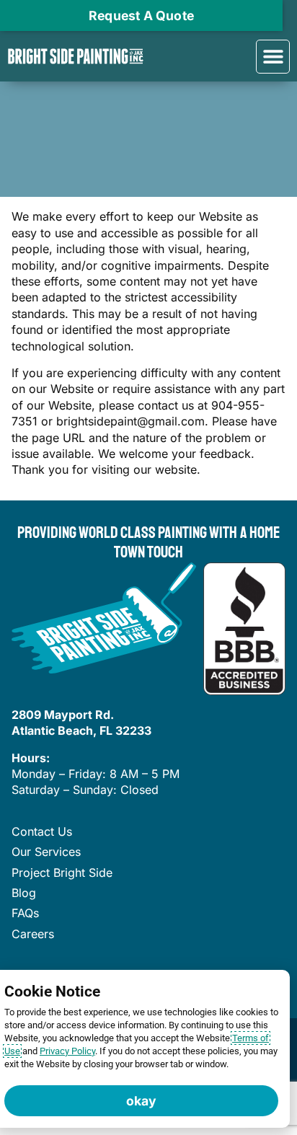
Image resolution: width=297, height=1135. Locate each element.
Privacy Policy (67, 1051)
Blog (24, 893)
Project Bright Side (62, 872)
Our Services (46, 851)
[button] (273, 57)
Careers (33, 934)
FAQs (25, 913)
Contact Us (42, 831)
